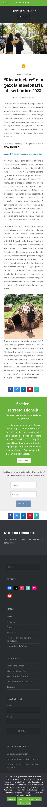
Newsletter (11, 632)
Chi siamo (11, 622)
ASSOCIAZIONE (23, 3)
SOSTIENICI (23, 460)
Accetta (11, 799)
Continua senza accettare (29, 799)
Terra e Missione (23, 11)
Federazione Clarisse (15, 666)
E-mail (9, 717)
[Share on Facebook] (10, 391)
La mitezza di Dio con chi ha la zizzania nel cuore (22, 766)
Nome (9, 705)
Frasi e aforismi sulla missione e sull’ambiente (20, 639)
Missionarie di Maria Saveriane (19, 681)
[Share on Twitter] (17, 391)
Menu (24, 17)
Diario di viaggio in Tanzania (18, 754)
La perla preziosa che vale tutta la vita (22, 759)
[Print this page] (36, 391)
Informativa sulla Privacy (17, 646)
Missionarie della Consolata (18, 676)
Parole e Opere (23, 74)
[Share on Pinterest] (30, 391)
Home (9, 616)
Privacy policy (24, 803)
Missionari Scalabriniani (16, 671)
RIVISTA (7, 3)
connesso (22, 539)
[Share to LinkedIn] (23, 391)
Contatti (10, 627)
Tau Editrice (12, 687)
